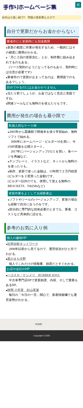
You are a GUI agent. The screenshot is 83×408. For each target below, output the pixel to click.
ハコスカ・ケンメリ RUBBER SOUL (33, 275)
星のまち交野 (16, 258)
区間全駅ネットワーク (22, 243)
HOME (38, 324)
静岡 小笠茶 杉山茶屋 (23, 290)
